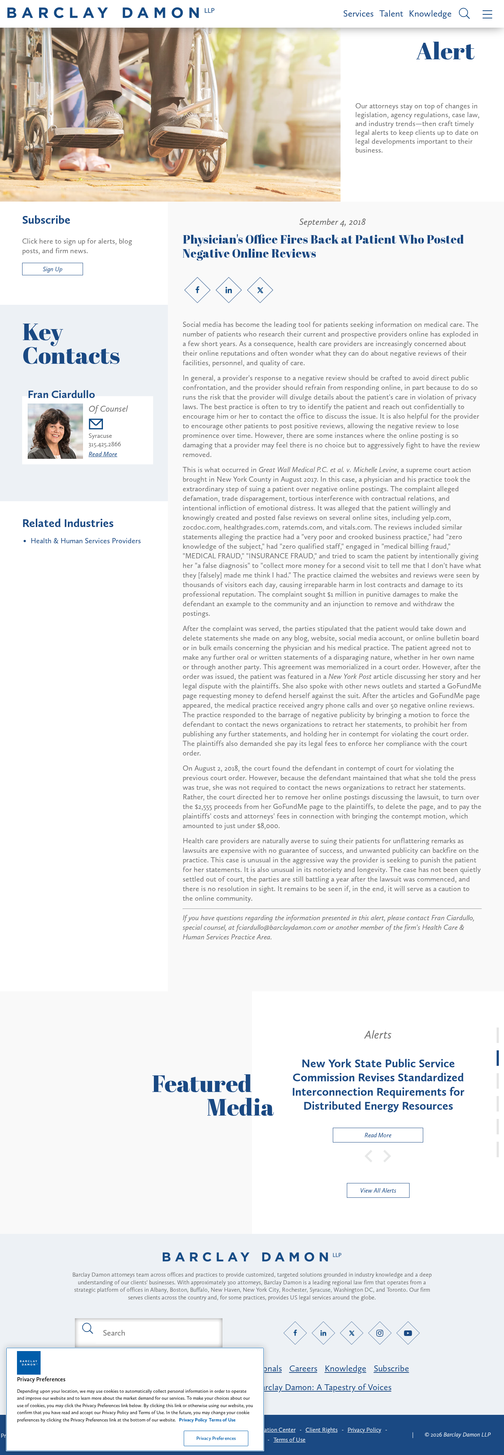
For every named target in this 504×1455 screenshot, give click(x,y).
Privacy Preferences (216, 1438)
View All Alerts (378, 1190)
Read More (103, 454)
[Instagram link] (380, 1333)
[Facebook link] (197, 290)
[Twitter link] (260, 290)
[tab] (498, 1035)
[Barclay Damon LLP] (110, 13)
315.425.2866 (105, 444)
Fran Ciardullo (61, 394)
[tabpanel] (378, 1084)
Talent (391, 13)
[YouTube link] (408, 1333)
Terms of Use (289, 1439)
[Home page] (252, 1266)
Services (358, 13)
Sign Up (52, 269)
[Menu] (486, 13)
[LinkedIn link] (229, 290)
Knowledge (430, 13)
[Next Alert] (387, 1155)
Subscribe (391, 1368)
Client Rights (321, 1429)
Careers (303, 1368)
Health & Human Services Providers (86, 540)
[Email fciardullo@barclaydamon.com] (108, 425)
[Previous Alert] (369, 1155)
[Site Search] (463, 14)
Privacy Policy (364, 1429)
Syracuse (100, 436)
